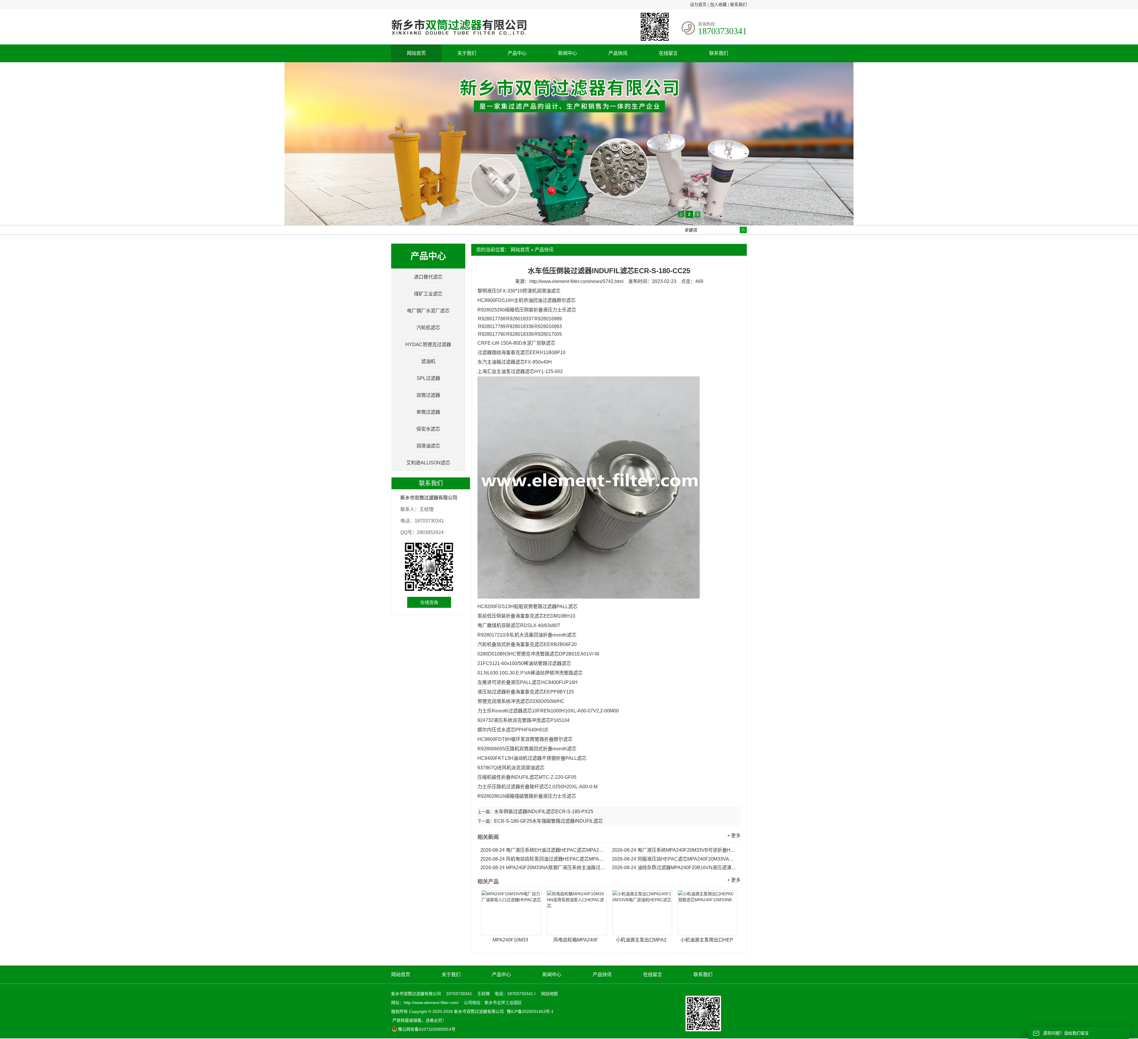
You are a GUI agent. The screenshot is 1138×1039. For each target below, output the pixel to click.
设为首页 (698, 4)
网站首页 (416, 53)
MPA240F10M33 (510, 939)
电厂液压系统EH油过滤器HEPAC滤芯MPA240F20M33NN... (543, 850)
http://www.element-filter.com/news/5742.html (576, 281)
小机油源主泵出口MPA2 (641, 939)
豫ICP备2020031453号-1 (530, 1011)
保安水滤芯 (428, 428)
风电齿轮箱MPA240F (575, 939)
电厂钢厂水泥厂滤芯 (428, 310)
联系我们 (738, 4)
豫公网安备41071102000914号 (426, 1029)
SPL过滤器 (428, 378)
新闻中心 (567, 53)
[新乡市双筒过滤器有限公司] (458, 38)
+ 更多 (734, 835)
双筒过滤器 (428, 395)
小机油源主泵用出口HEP (706, 939)
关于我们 (466, 53)
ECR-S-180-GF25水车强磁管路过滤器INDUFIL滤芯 (548, 821)
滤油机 (428, 361)
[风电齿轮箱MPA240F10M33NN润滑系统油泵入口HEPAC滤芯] (577, 912)
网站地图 (549, 993)
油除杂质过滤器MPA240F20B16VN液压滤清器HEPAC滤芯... (675, 867)
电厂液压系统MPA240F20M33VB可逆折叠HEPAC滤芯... (675, 850)
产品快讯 (617, 53)
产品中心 (517, 53)
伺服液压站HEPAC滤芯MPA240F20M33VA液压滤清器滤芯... (675, 858)
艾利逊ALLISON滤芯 (428, 462)
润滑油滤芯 (428, 445)
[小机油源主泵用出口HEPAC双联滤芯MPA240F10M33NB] (708, 912)
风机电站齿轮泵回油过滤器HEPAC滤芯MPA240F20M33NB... (543, 858)
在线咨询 (429, 602)
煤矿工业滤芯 (428, 293)
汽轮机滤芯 (428, 327)
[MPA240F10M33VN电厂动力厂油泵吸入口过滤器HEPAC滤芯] (511, 912)
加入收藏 (718, 4)
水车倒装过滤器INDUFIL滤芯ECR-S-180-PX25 (543, 811)
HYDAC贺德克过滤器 (428, 344)
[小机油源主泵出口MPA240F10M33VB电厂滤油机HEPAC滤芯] (642, 912)
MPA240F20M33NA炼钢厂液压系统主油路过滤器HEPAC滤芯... (543, 867)
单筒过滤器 (428, 412)
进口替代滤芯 (428, 276)
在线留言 (668, 53)
